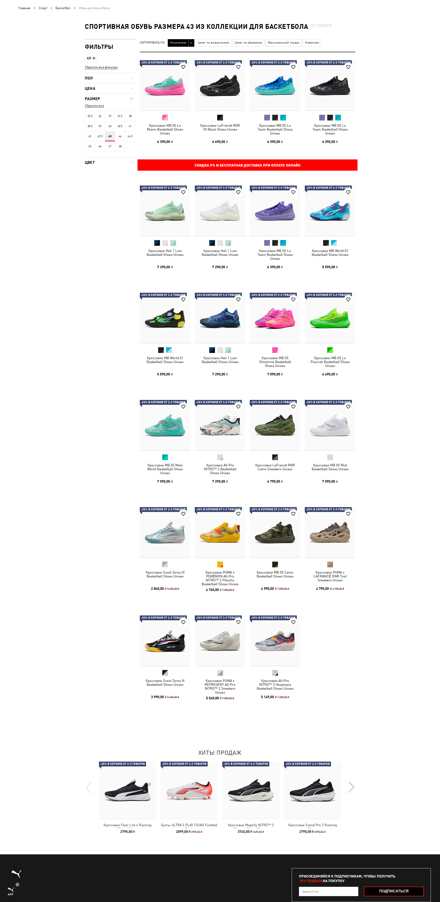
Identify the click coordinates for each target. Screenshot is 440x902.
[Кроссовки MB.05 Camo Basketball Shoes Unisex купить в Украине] (275, 532)
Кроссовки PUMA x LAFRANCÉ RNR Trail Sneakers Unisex (330, 576)
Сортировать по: (152, 42)
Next (351, 787)
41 (130, 126)
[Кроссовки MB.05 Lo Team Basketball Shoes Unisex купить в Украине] (275, 85)
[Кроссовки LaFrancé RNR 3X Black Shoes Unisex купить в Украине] (220, 85)
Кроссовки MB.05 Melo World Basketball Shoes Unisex (165, 469)
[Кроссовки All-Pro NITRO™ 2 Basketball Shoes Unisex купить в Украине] (220, 425)
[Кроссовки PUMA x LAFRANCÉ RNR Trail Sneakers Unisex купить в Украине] (330, 532)
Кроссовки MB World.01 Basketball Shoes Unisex (330, 253)
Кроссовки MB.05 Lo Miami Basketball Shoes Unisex (165, 129)
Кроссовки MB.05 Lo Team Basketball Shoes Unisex (275, 129)
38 (130, 116)
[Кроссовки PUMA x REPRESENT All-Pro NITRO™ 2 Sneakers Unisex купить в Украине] (220, 640)
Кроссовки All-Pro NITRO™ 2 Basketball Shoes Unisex (220, 469)
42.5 (100, 136)
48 (120, 146)
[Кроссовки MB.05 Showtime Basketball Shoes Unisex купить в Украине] (275, 318)
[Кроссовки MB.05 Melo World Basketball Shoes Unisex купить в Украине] (165, 425)
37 (110, 116)
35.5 (90, 116)
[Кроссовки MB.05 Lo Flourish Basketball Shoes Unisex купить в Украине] (330, 318)
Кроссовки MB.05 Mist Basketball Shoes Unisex (330, 467)
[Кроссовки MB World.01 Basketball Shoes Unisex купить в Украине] (330, 211)
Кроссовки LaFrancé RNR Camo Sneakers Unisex (275, 467)
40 (110, 126)
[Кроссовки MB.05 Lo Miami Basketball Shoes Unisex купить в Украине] (165, 85)
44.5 (130, 136)
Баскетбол (62, 8)
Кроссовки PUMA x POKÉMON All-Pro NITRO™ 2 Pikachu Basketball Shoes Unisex (220, 578)
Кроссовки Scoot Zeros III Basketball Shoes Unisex (165, 574)
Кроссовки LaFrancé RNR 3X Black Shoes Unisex (220, 127)
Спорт (42, 8)
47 (110, 146)
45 (89, 146)
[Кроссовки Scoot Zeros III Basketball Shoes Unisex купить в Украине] (165, 532)
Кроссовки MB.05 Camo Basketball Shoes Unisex (275, 574)
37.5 (120, 116)
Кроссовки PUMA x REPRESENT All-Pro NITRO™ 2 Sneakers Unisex (220, 686)
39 (100, 126)
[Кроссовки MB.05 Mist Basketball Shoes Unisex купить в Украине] (330, 425)
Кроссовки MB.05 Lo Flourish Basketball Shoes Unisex (330, 362)
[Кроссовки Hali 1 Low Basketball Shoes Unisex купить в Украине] (165, 211)
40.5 (120, 126)
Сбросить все (94, 105)
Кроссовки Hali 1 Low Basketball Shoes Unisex (165, 253)
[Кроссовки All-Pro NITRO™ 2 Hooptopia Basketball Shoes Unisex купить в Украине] (275, 640)
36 (100, 116)
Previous (89, 787)
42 (89, 136)
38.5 (90, 126)
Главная (24, 8)
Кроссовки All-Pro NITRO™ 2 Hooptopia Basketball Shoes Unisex (275, 684)
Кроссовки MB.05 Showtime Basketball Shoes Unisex (275, 362)
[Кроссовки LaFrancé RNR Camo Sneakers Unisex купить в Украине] (275, 425)
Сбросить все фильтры (101, 67)
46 (100, 146)
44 (120, 136)
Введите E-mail (310, 891)
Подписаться (394, 891)
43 (110, 136)
